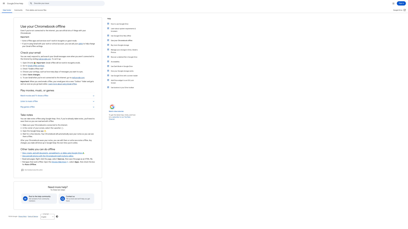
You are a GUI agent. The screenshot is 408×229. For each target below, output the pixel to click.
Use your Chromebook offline (121, 40)
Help (109, 19)
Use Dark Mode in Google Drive (122, 66)
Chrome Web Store (59, 162)
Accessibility (115, 62)
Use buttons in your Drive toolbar (122, 88)
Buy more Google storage (120, 45)
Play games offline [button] (27, 107)
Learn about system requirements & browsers (123, 30)
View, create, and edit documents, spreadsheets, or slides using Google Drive (52, 153)
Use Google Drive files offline (121, 36)
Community (18, 10)
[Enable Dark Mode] (57, 216)
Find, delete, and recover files (36, 10)
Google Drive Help (15, 3)
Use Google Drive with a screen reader (124, 76)
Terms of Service (33, 216)
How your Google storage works (122, 71)
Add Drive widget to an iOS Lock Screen (122, 81)
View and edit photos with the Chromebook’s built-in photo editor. (48, 156)
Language (46, 214)
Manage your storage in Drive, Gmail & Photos (124, 51)
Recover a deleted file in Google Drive (124, 57)
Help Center (7, 10)
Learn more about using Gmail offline (62, 84)
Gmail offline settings (36, 66)
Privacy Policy (22, 216)
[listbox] (47, 216)
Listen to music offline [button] (29, 101)
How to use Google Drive (119, 24)
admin (80, 44)
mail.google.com (44, 59)
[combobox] (69, 3)
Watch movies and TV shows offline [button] (34, 96)
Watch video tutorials (116, 111)
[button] (3, 3)
